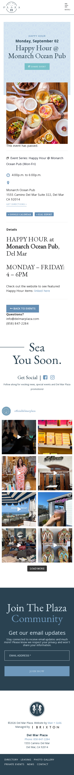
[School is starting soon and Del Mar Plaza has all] (19, 545)
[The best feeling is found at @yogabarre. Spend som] (19, 437)
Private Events (14, 765)
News (30, 765)
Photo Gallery (44, 760)
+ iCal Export (44, 214)
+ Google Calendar (19, 214)
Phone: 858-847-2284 (37, 739)
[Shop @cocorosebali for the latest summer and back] (19, 473)
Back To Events (24, 309)
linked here (42, 291)
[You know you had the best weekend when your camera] (19, 509)
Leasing (26, 760)
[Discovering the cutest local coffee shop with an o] (55, 509)
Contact (42, 765)
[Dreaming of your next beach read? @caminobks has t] (55, 437)
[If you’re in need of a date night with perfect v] (55, 473)
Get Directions (16, 204)
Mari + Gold (54, 723)
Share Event (38, 67)
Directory (11, 760)
